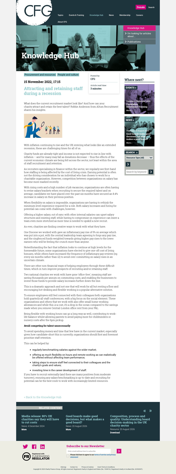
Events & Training (76, 15)
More (24, 429)
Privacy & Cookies (88, 467)
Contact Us (74, 467)
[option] (44, 422)
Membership (124, 15)
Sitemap (63, 467)
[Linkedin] (42, 447)
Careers (139, 15)
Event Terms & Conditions (106, 467)
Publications (134, 41)
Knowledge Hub (96, 15)
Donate (141, 7)
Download (115, 433)
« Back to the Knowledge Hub (42, 397)
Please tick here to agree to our (93, 456)
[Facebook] (34, 447)
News (111, 15)
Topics (60, 15)
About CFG (62, 22)
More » (129, 110)
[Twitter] (25, 447)
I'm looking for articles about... (139, 35)
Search (151, 7)
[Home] (34, 13)
